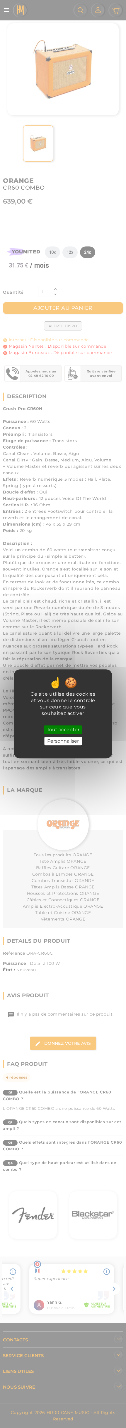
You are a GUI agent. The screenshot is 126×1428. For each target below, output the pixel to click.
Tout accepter (63, 729)
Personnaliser (63, 741)
